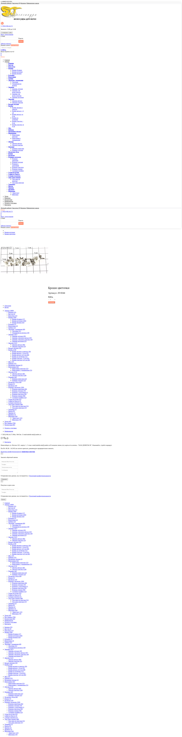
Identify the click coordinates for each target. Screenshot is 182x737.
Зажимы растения (18, 97)
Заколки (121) (12, 343)
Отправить (4, 479)
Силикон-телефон (18, 171)
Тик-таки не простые (16, 180)
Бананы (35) (12, 312)
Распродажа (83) (10, 425)
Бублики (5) (12, 324)
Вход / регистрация (7, 34)
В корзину (51, 302)
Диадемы (15, 82)
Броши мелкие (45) (18, 322)
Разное (10, 153)
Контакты (8, 205)
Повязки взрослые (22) (19, 379)
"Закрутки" (15, 193)
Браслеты (11, 67)
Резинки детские (17, 162)
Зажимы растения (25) (19, 341)
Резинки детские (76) (19, 391)
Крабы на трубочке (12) (19, 356)
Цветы (10, 186)
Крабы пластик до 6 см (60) (21, 360)
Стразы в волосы (14, 176)
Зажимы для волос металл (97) (22, 338)
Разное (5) (11, 384)
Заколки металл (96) (18, 345)
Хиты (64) (8, 421)
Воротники (12, 77)
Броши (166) (12, 317)
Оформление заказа (32, 3)
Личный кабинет (6, 3)
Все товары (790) (10, 423)
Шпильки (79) (16, 420)
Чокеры (11, 188)
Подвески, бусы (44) (14, 382)
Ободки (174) (12, 372)
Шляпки (11, 189)
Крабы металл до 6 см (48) (20, 355)
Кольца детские (13, 104)
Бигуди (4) (11, 314)
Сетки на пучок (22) (14, 399)
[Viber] (2, 439)
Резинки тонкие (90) (18, 396)
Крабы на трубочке (15, 118)
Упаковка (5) (12, 409)
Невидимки (12, 133)
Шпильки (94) (12, 416)
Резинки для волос (14, 157)
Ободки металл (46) (18, 374)
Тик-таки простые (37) (19, 408)
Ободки (10, 142)
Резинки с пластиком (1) (20, 392)
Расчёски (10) (12, 385)
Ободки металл (17, 143)
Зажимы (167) (12, 334)
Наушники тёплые (14, 131)
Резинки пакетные (15, 159)
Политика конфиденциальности (11, 451)
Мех (9, 128)
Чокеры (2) (11, 413)
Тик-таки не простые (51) (20, 406)
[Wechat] (4, 439)
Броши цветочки (10, 234)
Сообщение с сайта (7, 32)
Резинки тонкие (17, 169)
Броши (10, 68)
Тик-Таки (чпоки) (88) (15, 404)
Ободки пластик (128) (19, 375)
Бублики (11, 75)
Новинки (8, 198)
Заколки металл (17, 101)
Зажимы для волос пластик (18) (22, 339)
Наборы (11, 130)
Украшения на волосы (16, 84)
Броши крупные (17, 72)
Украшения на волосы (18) (20, 333)
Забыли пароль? (6, 43)
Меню (3, 56)
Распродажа (8, 200)
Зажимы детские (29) (19, 336)
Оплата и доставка (11, 203)
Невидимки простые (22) (20, 368)
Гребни (10, 78)
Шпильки (11, 191)
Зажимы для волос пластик (16, 95)
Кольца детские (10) (14, 348)
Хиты (6, 196)
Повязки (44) (12, 377)
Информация (9, 201)
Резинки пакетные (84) (19, 389)
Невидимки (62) (13, 367)
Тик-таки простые (18, 182)
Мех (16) (11, 362)
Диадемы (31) (16, 331)
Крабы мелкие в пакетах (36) (21, 351)
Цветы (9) (11, 411)
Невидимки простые (16, 135)
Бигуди (10, 65)
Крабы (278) (12, 350)
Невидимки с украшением (16, 139)
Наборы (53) (12, 363)
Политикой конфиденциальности (40, 476)
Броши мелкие (17, 73)
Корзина (23, 3)
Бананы (11, 63)
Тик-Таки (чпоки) (14, 177)
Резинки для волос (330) (16, 387)
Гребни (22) (12, 327)
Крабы (10, 106)
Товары (7, 61)
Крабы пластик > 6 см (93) (20, 358)
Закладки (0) (16, 3)
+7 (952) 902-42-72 (7, 26)
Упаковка (11, 184)
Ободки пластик (17, 145)
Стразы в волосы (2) (14, 402)
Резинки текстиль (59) (19, 394)
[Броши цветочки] (24, 283)
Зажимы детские (17, 89)
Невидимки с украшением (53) (22, 370)
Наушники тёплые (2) (15, 365)
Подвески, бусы (13, 152)
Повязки (11, 147)
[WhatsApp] (7, 439)
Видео (7, 307)
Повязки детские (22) (19, 380)
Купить (3, 499)
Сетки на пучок (13, 172)
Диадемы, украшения (15, 80)
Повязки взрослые (18, 148)
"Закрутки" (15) (17, 418)
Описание (8, 306)
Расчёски (11, 155)
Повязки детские (17, 150)
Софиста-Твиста (14, 174)
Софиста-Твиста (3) (14, 401)
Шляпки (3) (12, 414)
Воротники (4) (13, 326)
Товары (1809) (9, 310)
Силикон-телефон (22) (19, 397)
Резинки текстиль (18, 167)
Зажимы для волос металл (16, 91)
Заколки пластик (17, 102)
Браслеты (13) (12, 316)
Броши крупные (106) (19, 321)
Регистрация (15, 45)
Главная (7, 60)
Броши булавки (17, 70)
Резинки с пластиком (15, 164)
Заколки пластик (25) (19, 346)
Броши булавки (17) (18, 319)
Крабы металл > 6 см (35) (20, 353)
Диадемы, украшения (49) (16, 329)
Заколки (11, 99)
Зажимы (11, 87)
